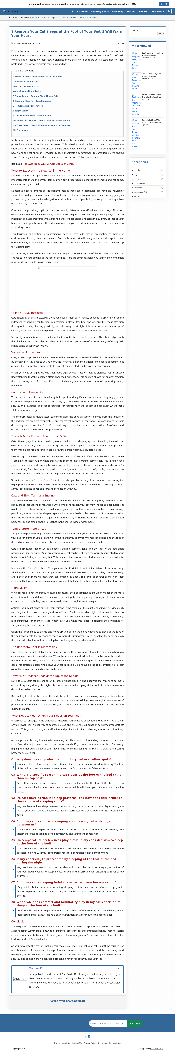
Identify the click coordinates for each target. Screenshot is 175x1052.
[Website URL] (118, 968)
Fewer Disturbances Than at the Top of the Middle (43, 120)
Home (16, 17)
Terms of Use (115, 1043)
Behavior (131, 11)
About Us (66, 1043)
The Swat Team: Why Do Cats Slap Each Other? (48, 163)
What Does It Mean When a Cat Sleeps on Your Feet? (44, 125)
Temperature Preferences (29, 105)
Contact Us (77, 1043)
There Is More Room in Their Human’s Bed (37, 96)
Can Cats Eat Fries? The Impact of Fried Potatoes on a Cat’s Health (153, 121)
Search (135, 30)
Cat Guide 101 (156, 1048)
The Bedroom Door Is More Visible (33, 115)
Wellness (143, 11)
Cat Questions (157, 11)
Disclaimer (102, 1043)
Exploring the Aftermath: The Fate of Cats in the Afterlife (152, 95)
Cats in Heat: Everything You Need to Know (151, 75)
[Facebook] (86, 1036)
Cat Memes (82, 11)
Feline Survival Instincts (28, 81)
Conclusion (22, 130)
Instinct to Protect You (27, 86)
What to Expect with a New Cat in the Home (38, 76)
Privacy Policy (90, 1043)
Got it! (164, 4)
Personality (117, 11)
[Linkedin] (89, 1036)
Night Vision (21, 110)
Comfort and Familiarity (28, 91)
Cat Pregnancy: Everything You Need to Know (152, 54)
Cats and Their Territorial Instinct (33, 100)
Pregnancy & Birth (100, 11)
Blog (148, 174)
